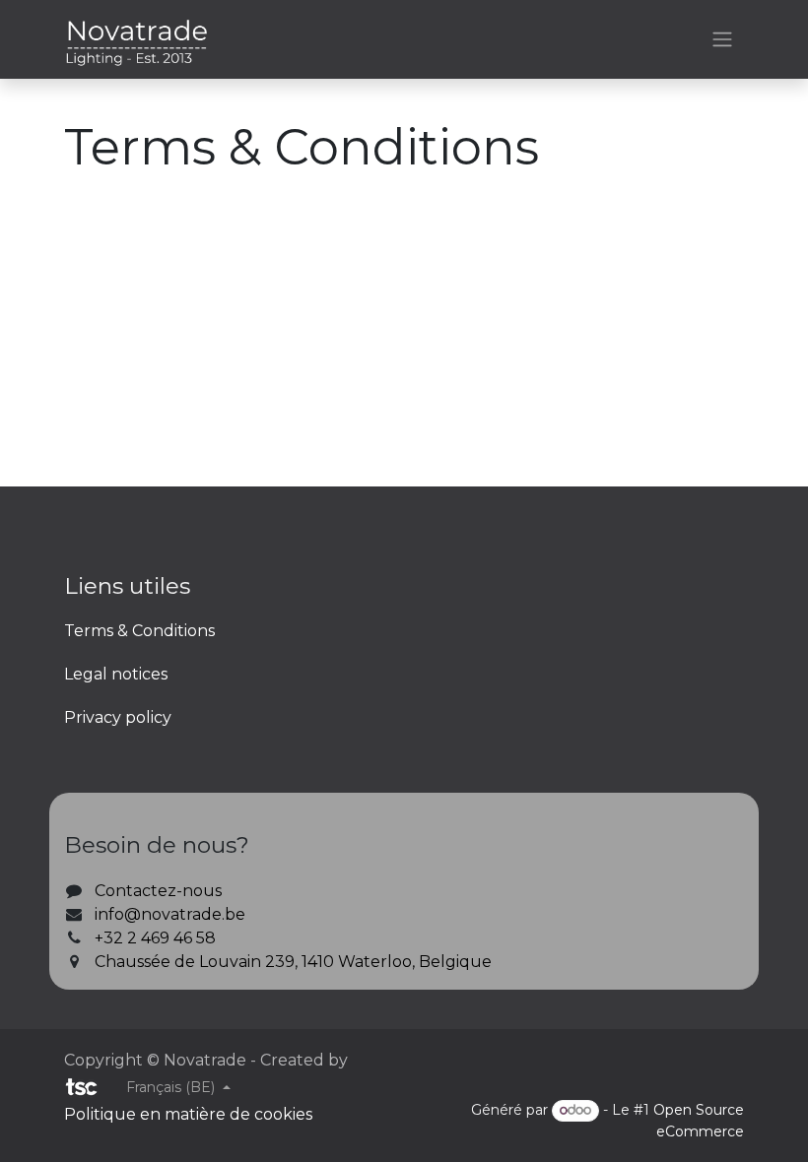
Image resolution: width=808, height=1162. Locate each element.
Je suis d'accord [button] (675, 1129)
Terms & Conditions (139, 630)
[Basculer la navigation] (722, 40)
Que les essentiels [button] (529, 1129)
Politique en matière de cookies (212, 1066)
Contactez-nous (158, 890)
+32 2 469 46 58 (155, 938)
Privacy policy (117, 717)
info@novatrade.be (170, 914)
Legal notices (116, 674)
